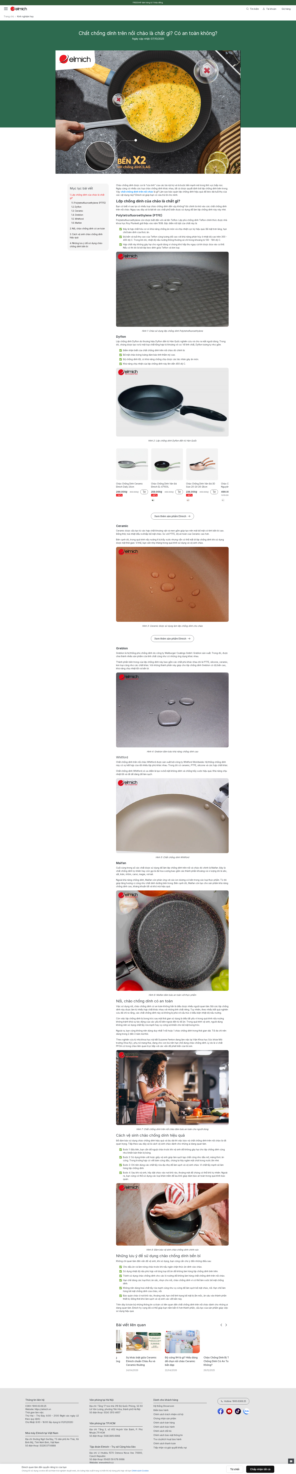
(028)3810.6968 (112, 1436)
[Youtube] (229, 1411)
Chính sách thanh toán (164, 1443)
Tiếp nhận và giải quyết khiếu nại (170, 1447)
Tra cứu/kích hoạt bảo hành (167, 1439)
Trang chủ (9, 16)
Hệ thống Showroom (163, 1406)
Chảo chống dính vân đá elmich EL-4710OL (164, 485)
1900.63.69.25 (39, 1406)
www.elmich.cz (106, 1462)
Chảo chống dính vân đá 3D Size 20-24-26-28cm (200, 485)
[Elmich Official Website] (18, 9)
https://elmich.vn (43, 1409)
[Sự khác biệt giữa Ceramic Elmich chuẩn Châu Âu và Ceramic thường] (118, 1341)
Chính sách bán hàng (164, 1422)
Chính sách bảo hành (164, 1426)
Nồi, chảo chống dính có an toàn (88, 228)
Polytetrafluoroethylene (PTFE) (90, 202)
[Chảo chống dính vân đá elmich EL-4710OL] (167, 464)
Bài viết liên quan (131, 1325)
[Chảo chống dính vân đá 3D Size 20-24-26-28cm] (202, 464)
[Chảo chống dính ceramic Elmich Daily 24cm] (132, 464)
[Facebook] (221, 1411)
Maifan (78, 222)
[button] (221, 1324)
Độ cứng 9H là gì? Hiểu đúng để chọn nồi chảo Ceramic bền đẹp (156, 1361)
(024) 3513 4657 (112, 1412)
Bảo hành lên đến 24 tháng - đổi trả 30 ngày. (148, 2)
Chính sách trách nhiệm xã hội (168, 1414)
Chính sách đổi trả (162, 1431)
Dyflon (78, 206)
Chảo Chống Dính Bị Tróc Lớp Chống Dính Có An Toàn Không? (196, 1361)
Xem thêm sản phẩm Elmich (170, 516)
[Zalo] (246, 1411)
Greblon (79, 214)
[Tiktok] (238, 1411)
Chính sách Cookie (140, 1471)
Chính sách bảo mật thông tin (168, 1435)
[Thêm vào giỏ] (71, 117)
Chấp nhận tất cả (260, 1469)
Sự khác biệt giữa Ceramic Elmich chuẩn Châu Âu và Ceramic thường (116, 1361)
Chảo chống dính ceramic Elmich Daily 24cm (129, 485)
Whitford (79, 218)
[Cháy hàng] (262, 117)
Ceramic (79, 210)
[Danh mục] (6, 9)
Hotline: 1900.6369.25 (235, 1401)
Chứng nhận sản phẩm (164, 1418)
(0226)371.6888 (47, 1445)
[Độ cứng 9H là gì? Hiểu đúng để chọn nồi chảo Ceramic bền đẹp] (157, 1341)
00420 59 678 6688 (114, 1459)
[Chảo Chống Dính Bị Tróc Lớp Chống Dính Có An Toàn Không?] (196, 1341)
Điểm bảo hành (161, 1410)
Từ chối (234, 1469)
